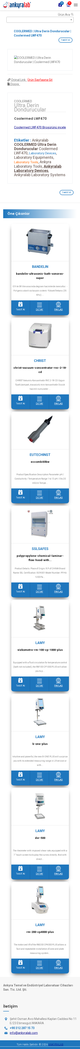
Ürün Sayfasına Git (40, 80)
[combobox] (40, 20)
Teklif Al (65, 40)
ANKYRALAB (55, 1044)
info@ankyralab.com (24, 1033)
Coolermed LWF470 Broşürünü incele (40, 127)
